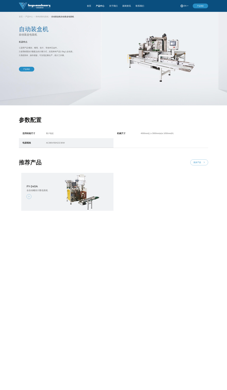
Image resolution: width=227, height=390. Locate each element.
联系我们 (140, 6)
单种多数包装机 (42, 17)
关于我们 (113, 6)
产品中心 (100, 6)
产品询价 (200, 6)
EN (185, 6)
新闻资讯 (126, 6)
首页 (89, 6)
